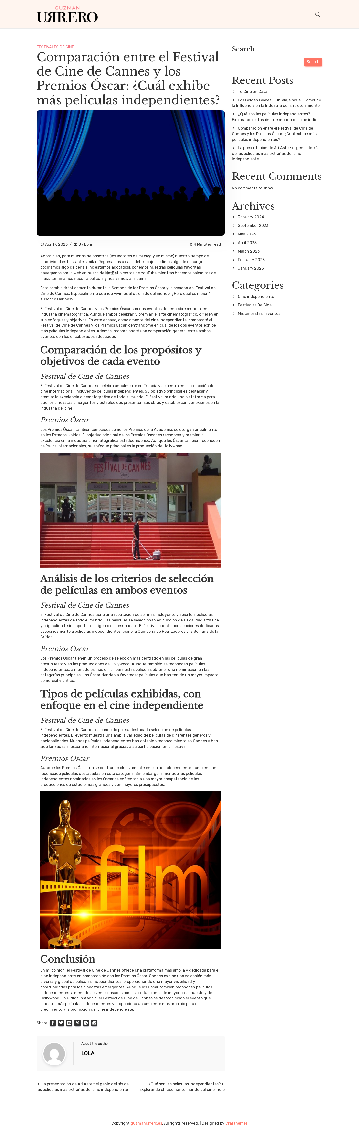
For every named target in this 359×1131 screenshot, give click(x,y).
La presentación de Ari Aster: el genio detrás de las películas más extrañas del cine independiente (275, 153)
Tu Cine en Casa (252, 91)
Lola (88, 244)
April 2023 (247, 242)
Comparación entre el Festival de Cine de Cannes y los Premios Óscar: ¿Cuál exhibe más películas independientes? (274, 134)
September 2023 (253, 225)
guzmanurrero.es (146, 1123)
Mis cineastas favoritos (259, 313)
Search (243, 49)
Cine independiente (256, 296)
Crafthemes (236, 1123)
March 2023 (249, 251)
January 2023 (251, 268)
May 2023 (247, 234)
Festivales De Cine (55, 47)
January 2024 (251, 217)
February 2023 (251, 259)
